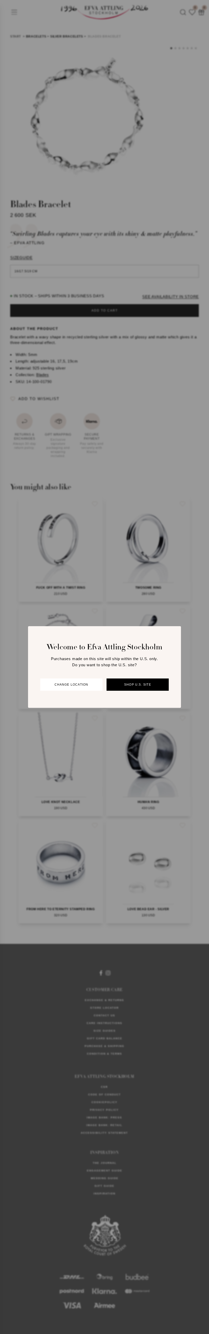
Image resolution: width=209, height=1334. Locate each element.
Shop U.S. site (137, 684)
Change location (71, 684)
